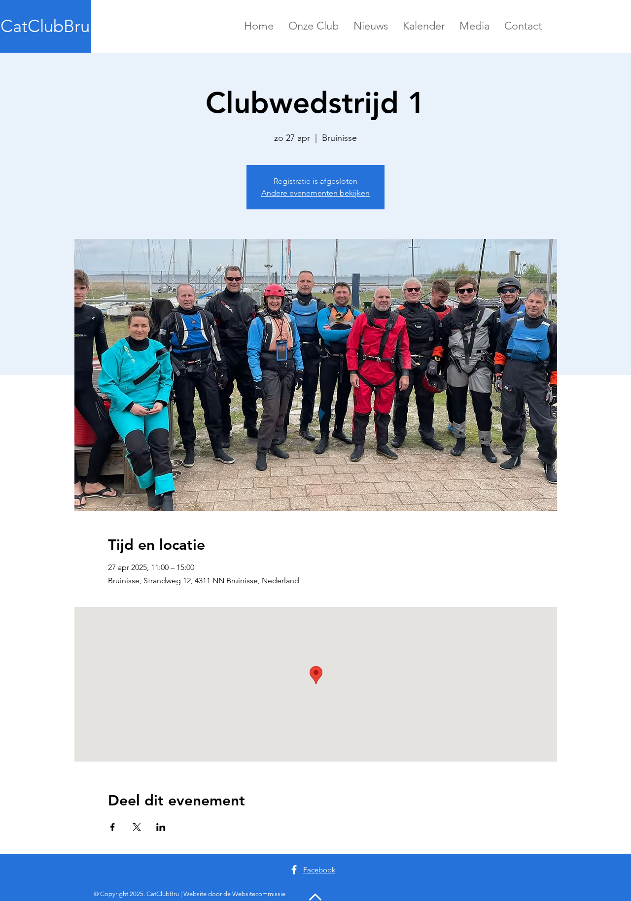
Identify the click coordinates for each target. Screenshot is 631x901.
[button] (313, 25)
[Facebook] (294, 870)
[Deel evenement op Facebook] (112, 827)
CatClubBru (45, 25)
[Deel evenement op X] (136, 827)
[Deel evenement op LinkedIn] (161, 827)
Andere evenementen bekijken (315, 193)
